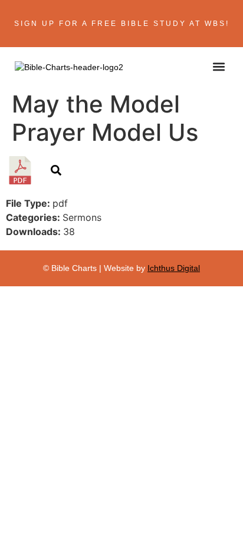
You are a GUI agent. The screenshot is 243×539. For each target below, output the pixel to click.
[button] (218, 66)
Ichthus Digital (173, 268)
